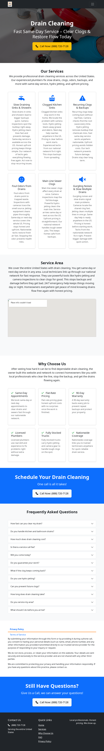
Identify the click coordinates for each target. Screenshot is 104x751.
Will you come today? (21, 555)
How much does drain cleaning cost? (28, 539)
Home (41, 725)
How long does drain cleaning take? (28, 594)
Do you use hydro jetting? (23, 578)
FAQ (40, 737)
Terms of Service (18, 634)
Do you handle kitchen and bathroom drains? (32, 531)
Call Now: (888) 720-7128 (53, 46)
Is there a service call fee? (23, 547)
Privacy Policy (17, 629)
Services (42, 729)
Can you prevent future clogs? (25, 586)
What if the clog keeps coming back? (28, 570)
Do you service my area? (22, 602)
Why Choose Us (45, 733)
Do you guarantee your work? (25, 562)
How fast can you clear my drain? (26, 523)
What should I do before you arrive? (28, 610)
